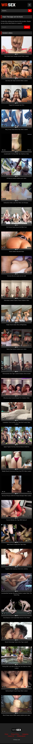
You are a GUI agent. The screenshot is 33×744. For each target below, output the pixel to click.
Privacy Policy (15, 734)
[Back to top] (28, 739)
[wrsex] (13, 5)
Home (6, 734)
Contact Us (11, 736)
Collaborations (21, 736)
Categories (25, 734)
